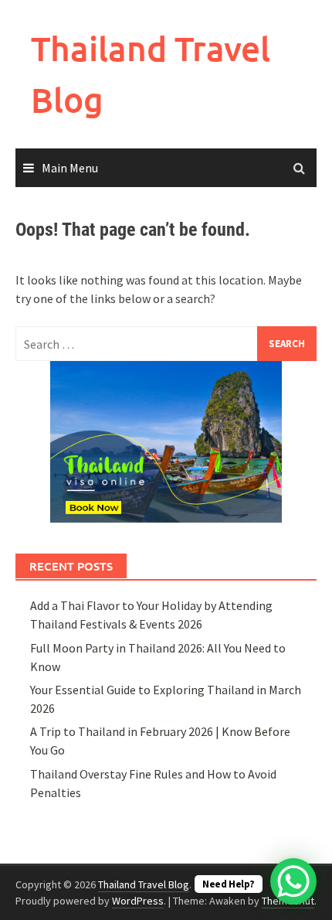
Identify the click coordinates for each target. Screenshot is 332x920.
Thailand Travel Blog (143, 884)
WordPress (138, 901)
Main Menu (70, 167)
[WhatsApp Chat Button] (293, 881)
